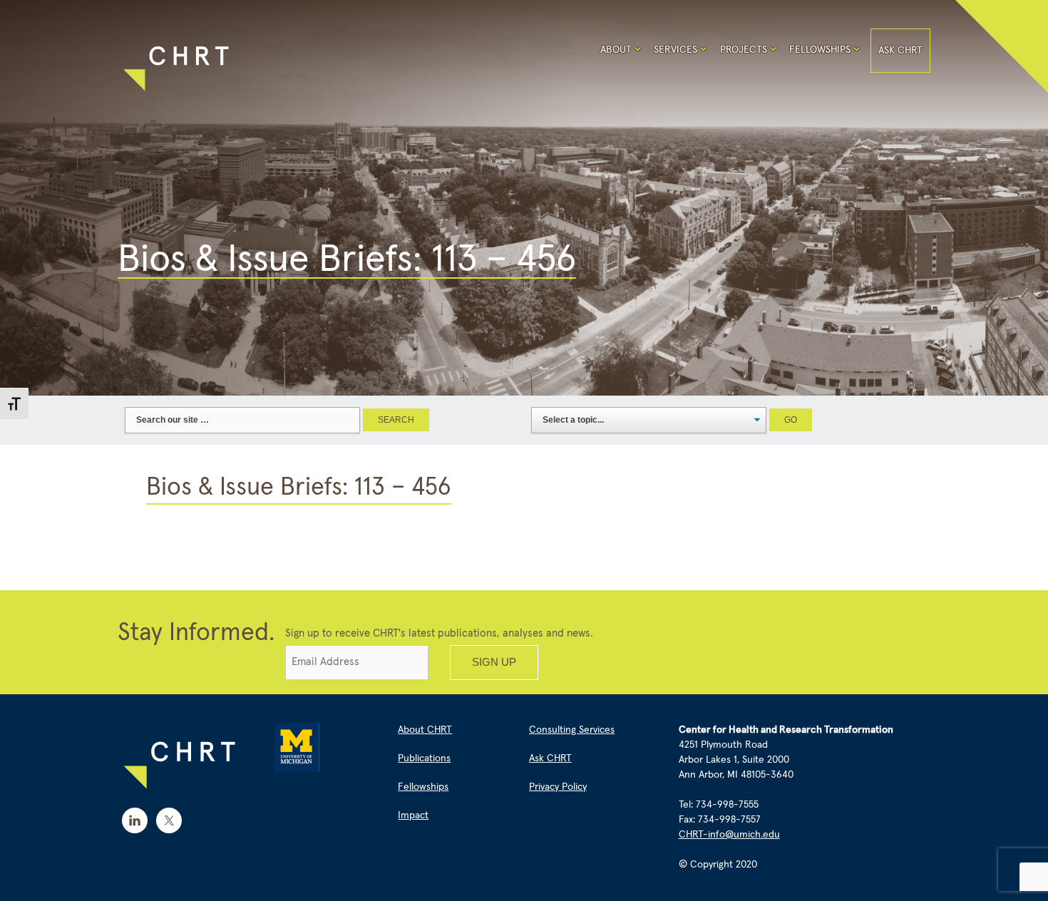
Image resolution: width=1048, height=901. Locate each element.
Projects (743, 50)
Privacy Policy (558, 787)
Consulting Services (572, 730)
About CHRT (425, 730)
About (616, 50)
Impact (413, 815)
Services (675, 50)
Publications (424, 758)
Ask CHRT (900, 51)
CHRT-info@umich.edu (729, 835)
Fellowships (820, 50)
